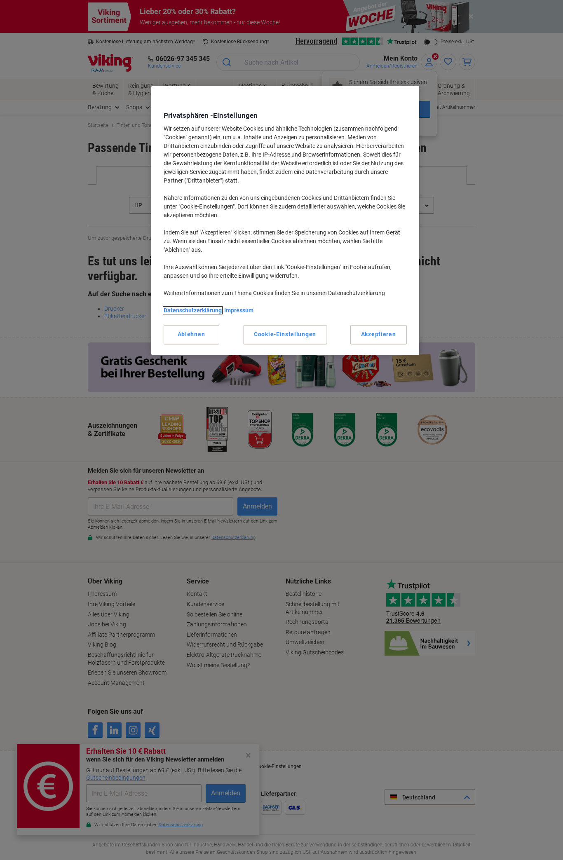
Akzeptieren (378, 334)
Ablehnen (191, 334)
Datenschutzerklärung (193, 310)
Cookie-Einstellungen (285, 334)
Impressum (238, 310)
